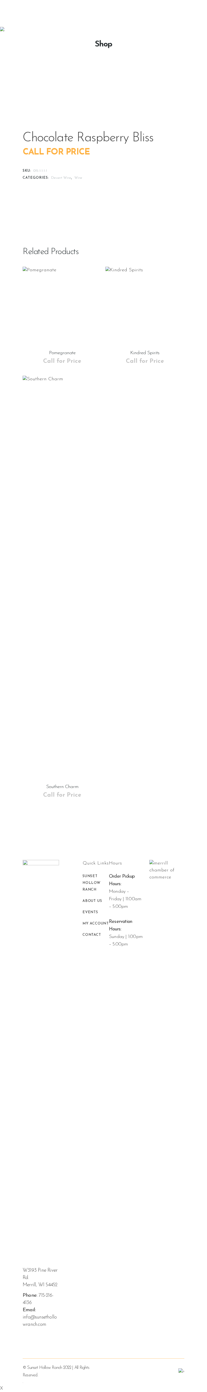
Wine (78, 178)
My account (95, 923)
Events (90, 912)
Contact (91, 935)
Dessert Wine (61, 178)
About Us (92, 901)
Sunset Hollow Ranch (91, 882)
